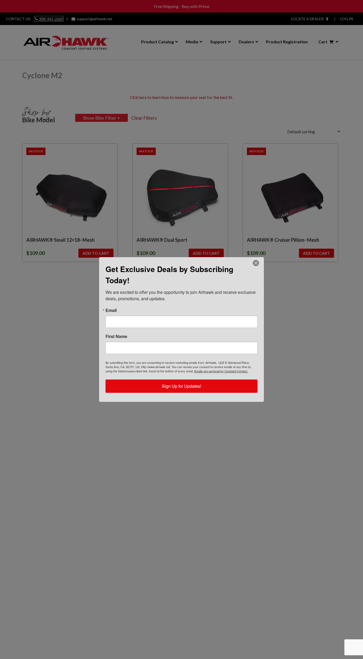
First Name (116, 336)
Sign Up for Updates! (181, 386)
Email (111, 310)
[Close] (256, 263)
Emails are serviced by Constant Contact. (221, 371)
